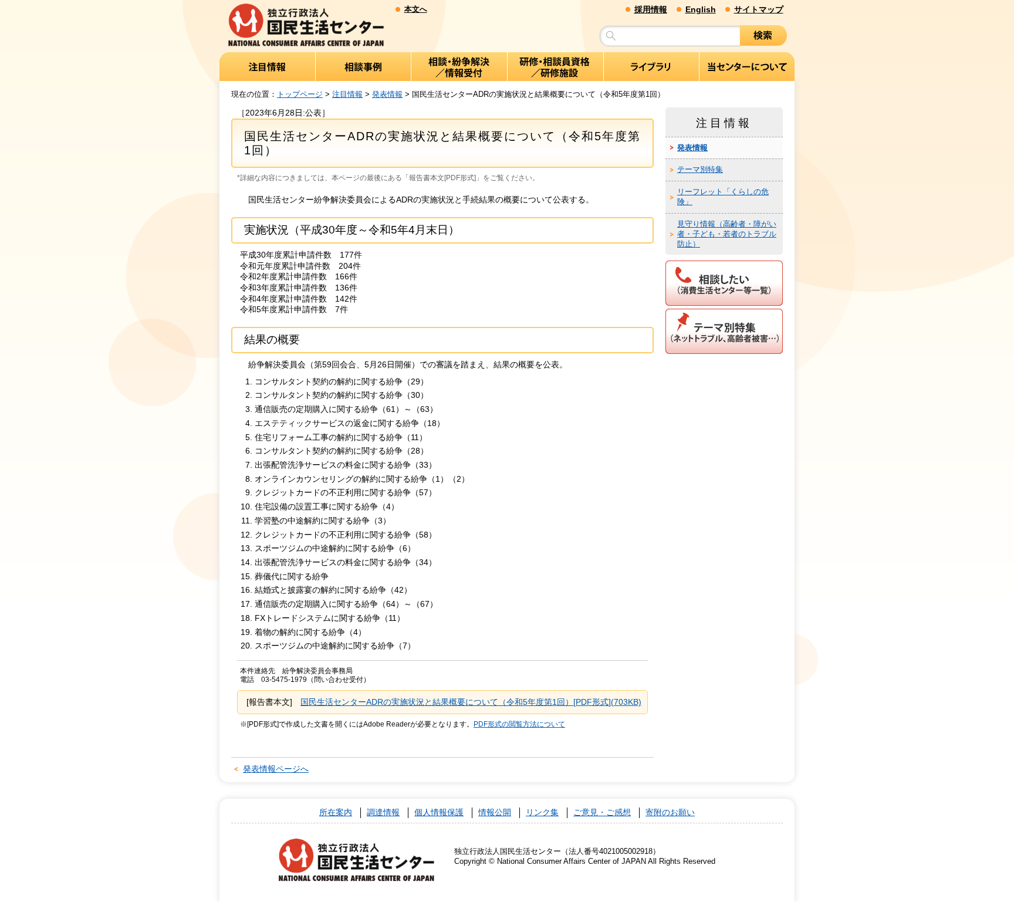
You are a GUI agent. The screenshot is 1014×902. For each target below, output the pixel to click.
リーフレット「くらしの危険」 (723, 196)
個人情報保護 (439, 812)
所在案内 (335, 812)
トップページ (300, 94)
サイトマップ (758, 9)
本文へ (415, 9)
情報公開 (494, 812)
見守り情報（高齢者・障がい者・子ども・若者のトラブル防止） (726, 233)
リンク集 (542, 812)
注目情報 (347, 94)
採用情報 (650, 9)
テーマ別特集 (700, 169)
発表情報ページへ (276, 768)
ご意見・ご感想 (602, 812)
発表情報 (387, 94)
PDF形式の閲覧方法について (519, 724)
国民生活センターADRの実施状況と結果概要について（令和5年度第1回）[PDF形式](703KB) (470, 702)
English (700, 9)
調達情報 (383, 812)
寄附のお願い (670, 812)
